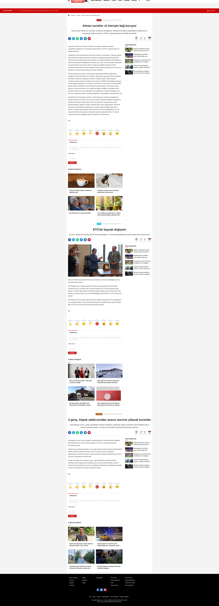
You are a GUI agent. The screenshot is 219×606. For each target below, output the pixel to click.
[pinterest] (89, 38)
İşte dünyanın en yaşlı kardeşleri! (80, 213)
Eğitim (84, 577)
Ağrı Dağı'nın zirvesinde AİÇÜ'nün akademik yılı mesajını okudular (108, 381)
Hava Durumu (129, 577)
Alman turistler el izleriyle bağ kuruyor (91, 15)
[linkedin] (85, 38)
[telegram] (81, 38)
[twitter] (73, 38)
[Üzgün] (117, 130)
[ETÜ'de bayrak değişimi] (95, 260)
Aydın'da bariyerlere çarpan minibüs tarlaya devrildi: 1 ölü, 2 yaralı (81, 544)
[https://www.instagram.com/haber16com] (105, 589)
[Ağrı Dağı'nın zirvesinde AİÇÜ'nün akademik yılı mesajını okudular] (109, 371)
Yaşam (78, 15)
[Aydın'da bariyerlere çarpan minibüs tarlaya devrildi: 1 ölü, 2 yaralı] (81, 534)
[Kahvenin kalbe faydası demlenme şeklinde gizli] (81, 180)
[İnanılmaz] (110, 130)
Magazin (71, 582)
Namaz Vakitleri (129, 585)
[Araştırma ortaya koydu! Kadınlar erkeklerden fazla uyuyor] (109, 180)
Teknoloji (71, 585)
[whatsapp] (77, 38)
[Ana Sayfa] (68, 15)
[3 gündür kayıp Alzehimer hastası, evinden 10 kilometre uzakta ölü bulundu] (81, 556)
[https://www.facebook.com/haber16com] (97, 589)
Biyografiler (99, 577)
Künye (94, 596)
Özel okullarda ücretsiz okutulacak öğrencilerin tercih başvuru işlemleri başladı (109, 404)
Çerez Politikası (114, 596)
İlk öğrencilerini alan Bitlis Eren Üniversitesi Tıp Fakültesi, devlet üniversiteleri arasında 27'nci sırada (80, 404)
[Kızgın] (97, 130)
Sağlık (84, 582)
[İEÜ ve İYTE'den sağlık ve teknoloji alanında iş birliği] (81, 371)
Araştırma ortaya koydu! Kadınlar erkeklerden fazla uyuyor (108, 191)
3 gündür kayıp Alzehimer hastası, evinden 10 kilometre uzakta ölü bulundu (80, 567)
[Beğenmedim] (90, 130)
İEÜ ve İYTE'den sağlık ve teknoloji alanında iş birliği (80, 381)
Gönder (72, 162)
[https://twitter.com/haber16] (101, 589)
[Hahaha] (103, 130)
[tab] (73, 142)
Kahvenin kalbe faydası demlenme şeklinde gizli (80, 191)
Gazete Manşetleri (130, 580)
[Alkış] (77, 130)
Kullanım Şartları (124, 596)
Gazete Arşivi (114, 585)
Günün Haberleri (115, 580)
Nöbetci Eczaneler (130, 582)
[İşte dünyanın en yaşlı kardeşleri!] (81, 203)
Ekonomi (71, 580)
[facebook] (69, 38)
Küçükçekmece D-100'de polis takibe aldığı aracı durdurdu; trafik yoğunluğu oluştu (108, 545)
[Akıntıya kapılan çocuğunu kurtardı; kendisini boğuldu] (109, 556)
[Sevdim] (83, 130)
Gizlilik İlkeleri (105, 596)
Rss (90, 596)
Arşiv (112, 582)
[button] (17, 10)
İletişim (99, 596)
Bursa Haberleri (73, 577)
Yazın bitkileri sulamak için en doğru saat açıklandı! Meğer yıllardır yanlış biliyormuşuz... (109, 214)
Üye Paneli (212, 10)
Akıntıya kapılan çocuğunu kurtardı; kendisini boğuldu (108, 567)
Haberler (73, 15)
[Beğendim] (70, 130)
